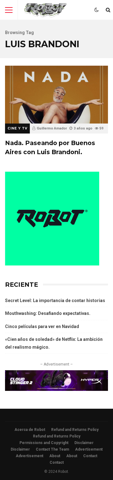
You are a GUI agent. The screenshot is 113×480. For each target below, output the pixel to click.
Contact (90, 456)
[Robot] (45, 11)
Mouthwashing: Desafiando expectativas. (47, 313)
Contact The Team (52, 449)
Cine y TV (17, 128)
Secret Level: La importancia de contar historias (55, 300)
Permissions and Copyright (43, 443)
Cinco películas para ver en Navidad (42, 326)
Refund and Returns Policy (75, 429)
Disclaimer (84, 443)
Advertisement (89, 449)
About (54, 456)
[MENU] (9, 10)
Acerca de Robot (29, 429)
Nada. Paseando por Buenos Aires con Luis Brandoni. (56, 95)
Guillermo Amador (52, 128)
